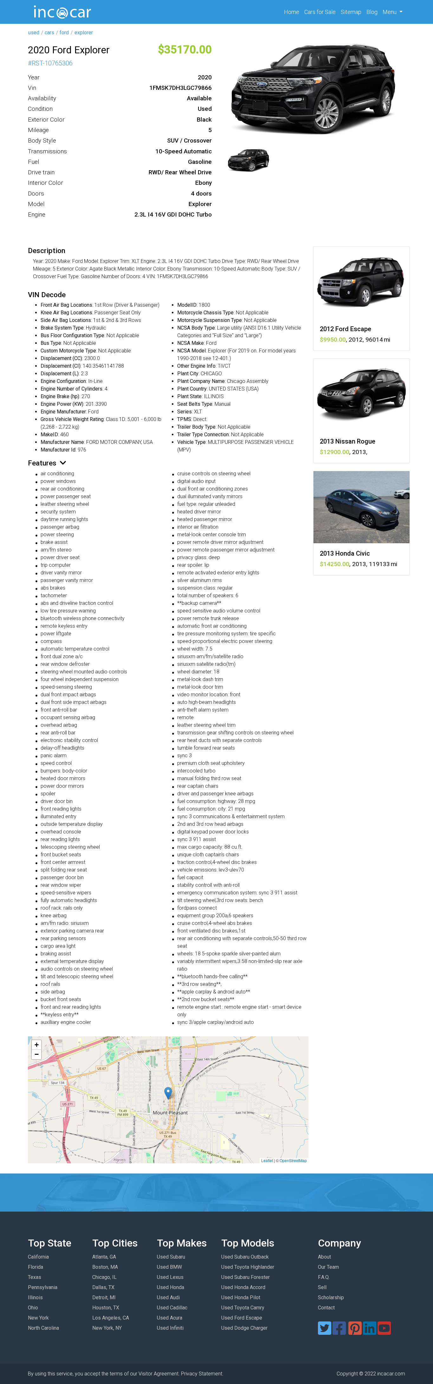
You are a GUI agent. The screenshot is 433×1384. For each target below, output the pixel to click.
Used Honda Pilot (240, 1297)
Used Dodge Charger (244, 1328)
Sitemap (351, 12)
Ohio (33, 1308)
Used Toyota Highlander (247, 1267)
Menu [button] (390, 12)
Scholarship (331, 1297)
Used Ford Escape (241, 1318)
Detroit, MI (104, 1297)
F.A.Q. (324, 1277)
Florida (35, 1267)
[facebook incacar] (339, 1332)
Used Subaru (171, 1257)
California (38, 1257)
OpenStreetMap (293, 1160)
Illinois (35, 1297)
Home (293, 11)
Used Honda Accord (243, 1287)
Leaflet (267, 1160)
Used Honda (170, 1287)
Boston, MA (105, 1267)
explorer (83, 33)
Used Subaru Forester (245, 1277)
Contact (326, 1308)
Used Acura (169, 1318)
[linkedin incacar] (369, 1332)
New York (38, 1318)
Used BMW (169, 1267)
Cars (320, 12)
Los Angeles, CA (110, 1318)
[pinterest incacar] (355, 1332)
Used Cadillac (172, 1308)
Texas (34, 1277)
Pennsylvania (42, 1287)
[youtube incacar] (384, 1332)
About (324, 1257)
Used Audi (168, 1297)
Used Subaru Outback (245, 1257)
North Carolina (43, 1328)
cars (49, 33)
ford (64, 33)
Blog (372, 12)
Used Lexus (170, 1277)
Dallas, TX (103, 1287)
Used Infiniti (170, 1328)
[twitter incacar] (324, 1332)
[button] (168, 1093)
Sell (322, 1287)
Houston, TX (105, 1308)
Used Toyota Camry (242, 1308)
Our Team (328, 1267)
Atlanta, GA (104, 1257)
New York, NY (107, 1328)
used (33, 33)
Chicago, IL (104, 1277)
